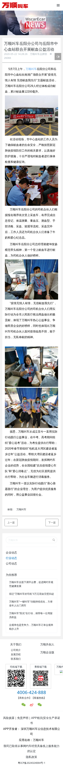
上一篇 (11, 522)
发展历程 (16, 654)
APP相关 (37, 717)
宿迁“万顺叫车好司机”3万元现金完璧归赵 (31, 593)
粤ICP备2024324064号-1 (31, 762)
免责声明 (22, 717)
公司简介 (16, 650)
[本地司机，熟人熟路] (15, 5)
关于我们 (15, 644)
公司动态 (11, 563)
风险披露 (8, 717)
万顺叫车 (31, 68)
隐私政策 (31, 756)
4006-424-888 (31, 692)
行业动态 (11, 558)
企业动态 (11, 552)
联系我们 (16, 658)
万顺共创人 (47, 644)
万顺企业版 (47, 652)
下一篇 (52, 522)
